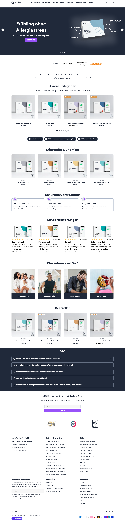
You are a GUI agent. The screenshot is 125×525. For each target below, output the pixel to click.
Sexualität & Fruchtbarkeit (88, 444)
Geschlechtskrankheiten (88, 441)
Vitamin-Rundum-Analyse (75, 182)
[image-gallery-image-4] (102, 239)
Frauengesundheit (52, 462)
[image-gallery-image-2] (49, 239)
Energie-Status (23, 182)
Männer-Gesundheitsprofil (102, 123)
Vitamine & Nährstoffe (53, 441)
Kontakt (82, 504)
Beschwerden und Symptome (55, 469)
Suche (82, 482)
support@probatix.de (20, 444)
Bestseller (83, 465)
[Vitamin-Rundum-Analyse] (75, 166)
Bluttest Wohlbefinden (87, 456)
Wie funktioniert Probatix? (88, 494)
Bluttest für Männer (86, 453)
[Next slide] (122, 30)
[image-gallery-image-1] (23, 239)
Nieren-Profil (84, 472)
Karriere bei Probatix (86, 488)
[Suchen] (106, 2)
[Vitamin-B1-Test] (49, 166)
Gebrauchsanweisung (87, 497)
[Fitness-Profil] (49, 107)
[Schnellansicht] (33, 98)
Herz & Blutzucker (51, 450)
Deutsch (14, 512)
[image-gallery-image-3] (75, 239)
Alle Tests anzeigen (62, 131)
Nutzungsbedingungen (53, 491)
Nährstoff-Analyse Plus (101, 182)
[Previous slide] (2, 30)
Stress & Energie (51, 456)
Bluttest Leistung (85, 459)
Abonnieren (62, 411)
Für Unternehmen (85, 491)
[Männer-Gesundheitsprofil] (101, 107)
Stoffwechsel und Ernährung (55, 444)
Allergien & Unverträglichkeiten (55, 447)
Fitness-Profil (49, 123)
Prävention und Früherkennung (55, 472)
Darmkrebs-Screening (23, 123)
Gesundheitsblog (85, 485)
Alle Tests (83, 462)
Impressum (49, 485)
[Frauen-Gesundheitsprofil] (75, 107)
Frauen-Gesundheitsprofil (75, 123)
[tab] (38, 91)
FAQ (81, 500)
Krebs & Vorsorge (86, 447)
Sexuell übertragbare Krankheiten (56, 475)
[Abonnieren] (42, 491)
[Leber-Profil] (75, 325)
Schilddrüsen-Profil (86, 469)
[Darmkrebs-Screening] (23, 107)
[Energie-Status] (23, 166)
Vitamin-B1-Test (49, 182)
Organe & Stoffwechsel (53, 453)
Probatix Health (21, 515)
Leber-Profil (75, 341)
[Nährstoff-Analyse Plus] (101, 166)
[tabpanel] (62, 111)
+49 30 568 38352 (19, 447)
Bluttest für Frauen (86, 450)
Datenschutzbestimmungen (55, 488)
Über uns (49, 482)
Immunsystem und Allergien (55, 465)
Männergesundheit (52, 459)
